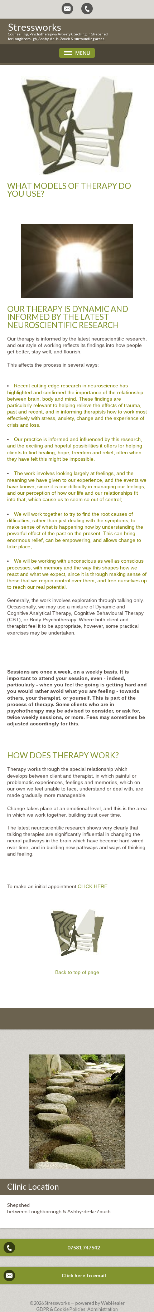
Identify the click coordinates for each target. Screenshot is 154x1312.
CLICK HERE (92, 886)
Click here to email (84, 1275)
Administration (102, 1309)
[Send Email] (67, 8)
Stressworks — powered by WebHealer (84, 1303)
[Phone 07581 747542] (87, 8)
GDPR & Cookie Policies (60, 1309)
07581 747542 (83, 1247)
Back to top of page (77, 972)
